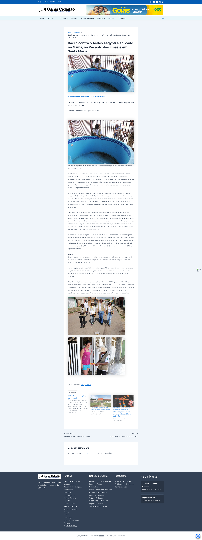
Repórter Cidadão (96, 504)
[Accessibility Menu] (198, 536)
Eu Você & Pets (70, 504)
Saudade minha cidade (98, 506)
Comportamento (70, 484)
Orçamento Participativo (99, 501)
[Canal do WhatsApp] (160, 2)
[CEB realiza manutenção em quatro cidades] (79, 404)
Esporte (74, 18)
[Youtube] (157, 2)
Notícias (51, 18)
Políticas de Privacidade (124, 484)
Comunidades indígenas (73, 487)
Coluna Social (94, 487)
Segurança (68, 517)
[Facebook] (154, 2)
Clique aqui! (86, 385)
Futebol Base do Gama (98, 492)
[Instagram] (151, 2)
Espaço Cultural (70, 498)
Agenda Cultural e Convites (100, 481)
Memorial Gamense (96, 495)
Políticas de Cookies (123, 481)
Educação (67, 492)
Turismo (67, 523)
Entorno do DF (69, 495)
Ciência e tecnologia (72, 481)
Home (42, 18)
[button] (55, 18)
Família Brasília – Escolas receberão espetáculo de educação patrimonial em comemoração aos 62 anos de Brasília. (122, 412)
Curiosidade (68, 490)
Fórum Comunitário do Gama (100, 490)
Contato (122, 18)
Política (100, 18)
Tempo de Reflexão (71, 520)
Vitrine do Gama (87, 18)
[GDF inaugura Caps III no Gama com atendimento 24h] (100, 401)
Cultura (63, 18)
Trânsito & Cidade (96, 498)
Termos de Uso (121, 487)
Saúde (111, 18)
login (86, 453)
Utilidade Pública (70, 526)
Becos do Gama (95, 484)
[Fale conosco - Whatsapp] (163, 2)
